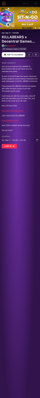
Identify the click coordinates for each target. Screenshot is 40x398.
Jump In (7, 146)
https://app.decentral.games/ (13, 111)
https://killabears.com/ (10, 120)
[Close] (3, 10)
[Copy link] (36, 55)
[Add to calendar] (37, 140)
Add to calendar (15, 55)
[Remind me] (29, 55)
